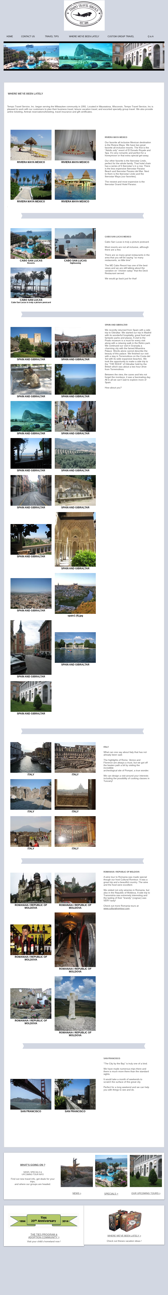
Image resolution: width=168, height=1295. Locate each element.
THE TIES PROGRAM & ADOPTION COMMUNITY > (44, 1236)
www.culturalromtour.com (117, 908)
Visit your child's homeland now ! (44, 1241)
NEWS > (77, 1193)
